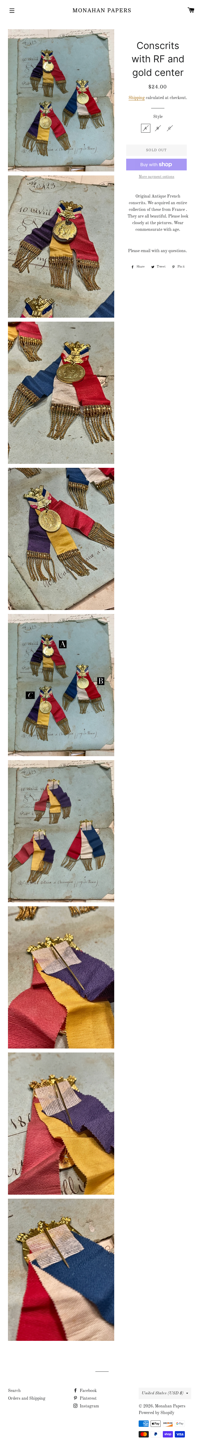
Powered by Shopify (156, 1413)
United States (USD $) (163, 1393)
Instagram (89, 1406)
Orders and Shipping (26, 1398)
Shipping (137, 98)
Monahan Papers (102, 10)
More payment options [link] (156, 177)
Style (158, 117)
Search (14, 1391)
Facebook (88, 1391)
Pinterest (88, 1398)
